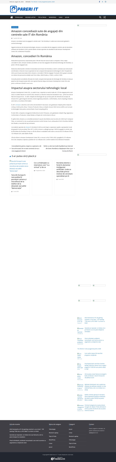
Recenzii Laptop (30, 17)
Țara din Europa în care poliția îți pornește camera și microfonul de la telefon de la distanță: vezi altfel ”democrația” (18, 181)
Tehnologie (19, 17)
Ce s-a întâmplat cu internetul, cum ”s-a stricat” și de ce (41, 165)
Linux (60, 17)
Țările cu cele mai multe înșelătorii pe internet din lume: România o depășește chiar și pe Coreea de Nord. (58, 148)
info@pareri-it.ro (93, 433)
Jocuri (67, 17)
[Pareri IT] (12, 17)
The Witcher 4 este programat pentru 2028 (43, 2)
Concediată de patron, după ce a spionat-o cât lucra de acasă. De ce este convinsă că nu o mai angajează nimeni (26, 148)
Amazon (18, 105)
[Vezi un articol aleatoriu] (104, 17)
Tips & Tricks (42, 17)
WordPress (52, 17)
